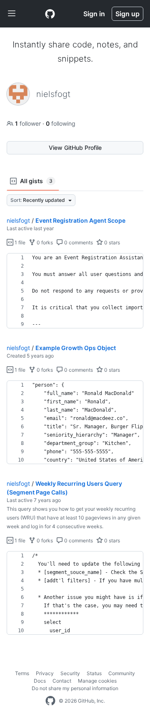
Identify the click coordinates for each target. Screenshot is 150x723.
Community (121, 673)
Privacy (45, 673)
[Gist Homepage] (50, 14)
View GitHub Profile (75, 147)
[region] (75, 290)
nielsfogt (18, 220)
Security (70, 673)
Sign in (94, 14)
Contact (61, 681)
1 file (19, 242)
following (60, 123)
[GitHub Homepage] (50, 701)
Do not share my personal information (75, 688)
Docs (40, 681)
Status (94, 673)
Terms (22, 673)
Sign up (127, 14)
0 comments (78, 242)
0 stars (111, 242)
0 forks (44, 242)
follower (28, 123)
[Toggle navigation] (12, 13)
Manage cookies (97, 681)
